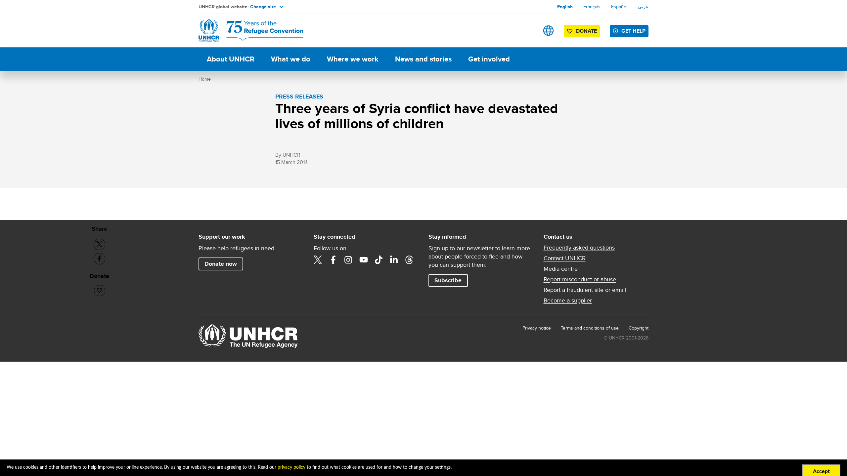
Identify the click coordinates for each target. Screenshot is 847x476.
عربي (643, 6)
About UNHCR (230, 59)
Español (619, 6)
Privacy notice (536, 328)
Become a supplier (568, 300)
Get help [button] (633, 31)
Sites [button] (548, 30)
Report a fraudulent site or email (585, 290)
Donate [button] (586, 31)
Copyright (638, 328)
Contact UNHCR (565, 258)
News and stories (423, 59)
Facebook (333, 260)
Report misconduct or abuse (580, 279)
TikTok (379, 260)
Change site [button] (263, 6)
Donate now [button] (220, 263)
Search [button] (527, 30)
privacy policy (291, 467)
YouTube (363, 260)
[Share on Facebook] (99, 258)
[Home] (245, 31)
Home (205, 79)
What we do (290, 59)
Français (592, 6)
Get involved (489, 59)
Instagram (348, 260)
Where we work (353, 59)
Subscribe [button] (448, 280)
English (565, 6)
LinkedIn (394, 260)
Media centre (561, 268)
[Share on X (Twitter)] (99, 244)
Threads (409, 260)
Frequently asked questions (579, 247)
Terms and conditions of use (590, 328)
